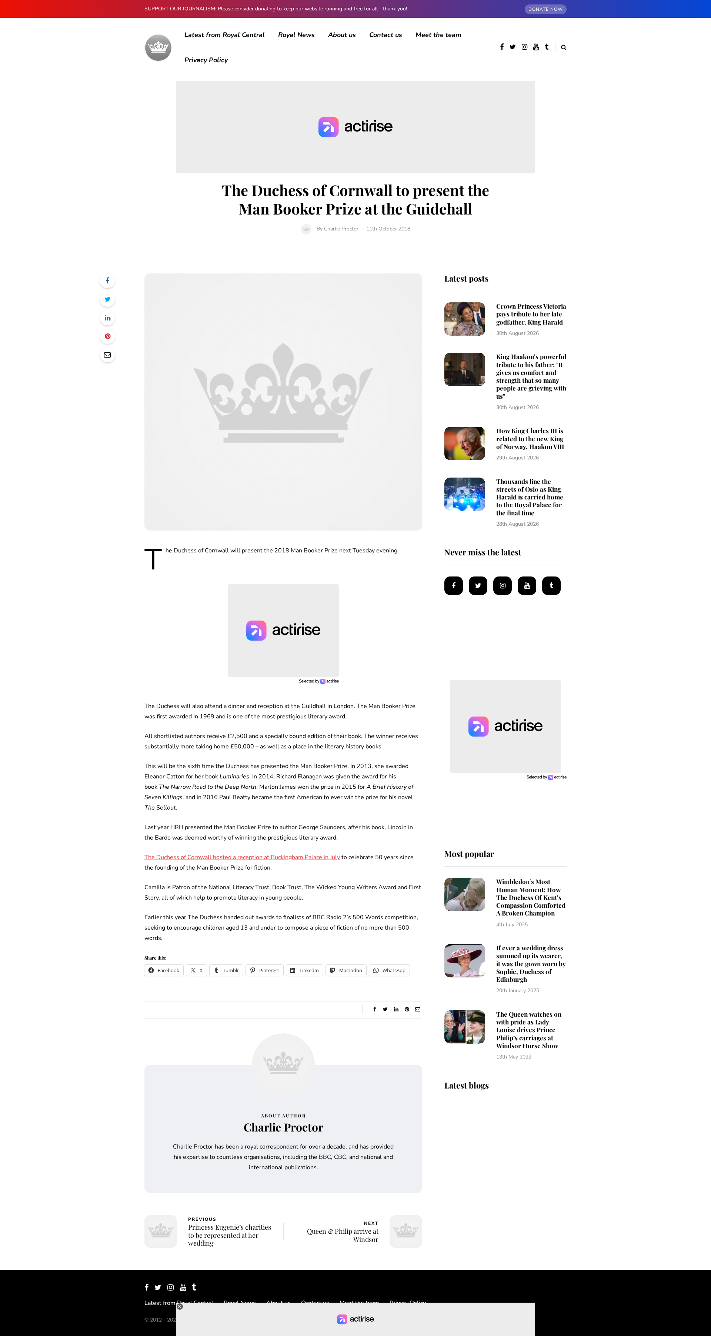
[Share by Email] (107, 355)
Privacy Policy (206, 60)
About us (342, 34)
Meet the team (438, 34)
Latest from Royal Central (224, 34)
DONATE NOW (545, 9)
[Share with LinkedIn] (107, 317)
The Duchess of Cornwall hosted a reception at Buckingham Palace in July (242, 857)
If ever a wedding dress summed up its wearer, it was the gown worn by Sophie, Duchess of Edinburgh (531, 963)
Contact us (385, 34)
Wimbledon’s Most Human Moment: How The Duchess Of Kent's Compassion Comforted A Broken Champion (530, 897)
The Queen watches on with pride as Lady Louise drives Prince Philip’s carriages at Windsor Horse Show (528, 1030)
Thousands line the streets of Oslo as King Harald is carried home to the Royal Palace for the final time (529, 497)
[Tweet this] (107, 299)
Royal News (296, 34)
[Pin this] (107, 336)
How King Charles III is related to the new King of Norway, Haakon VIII (530, 438)
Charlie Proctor (341, 228)
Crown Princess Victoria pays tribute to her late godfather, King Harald (531, 314)
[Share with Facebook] (107, 280)
